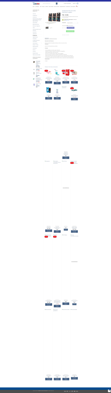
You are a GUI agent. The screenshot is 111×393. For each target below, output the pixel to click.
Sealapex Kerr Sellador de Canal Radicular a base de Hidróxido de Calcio (57, 302)
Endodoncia (35, 35)
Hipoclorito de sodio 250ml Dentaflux (66, 376)
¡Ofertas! (46, 6)
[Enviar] (56, 3)
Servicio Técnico (56, 6)
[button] (67, 3)
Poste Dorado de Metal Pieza (48, 376)
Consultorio (35, 48)
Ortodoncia (35, 17)
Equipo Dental (35, 53)
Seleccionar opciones (49, 231)
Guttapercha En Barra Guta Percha (48, 301)
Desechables (35, 22)
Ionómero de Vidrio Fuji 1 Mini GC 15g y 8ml (74, 78)
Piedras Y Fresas (35, 44)
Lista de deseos (72, 6)
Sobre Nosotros (62, 6)
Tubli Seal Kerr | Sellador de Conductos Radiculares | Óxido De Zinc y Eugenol (57, 79)
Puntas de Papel (74, 375)
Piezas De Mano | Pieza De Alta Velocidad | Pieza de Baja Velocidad (37, 19)
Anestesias (34, 38)
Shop (41, 6)
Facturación (68, 6)
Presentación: (64, 22)
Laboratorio (35, 33)
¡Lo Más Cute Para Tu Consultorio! (36, 41)
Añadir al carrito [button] (48, 82)
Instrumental (35, 43)
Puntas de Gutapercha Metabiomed (57, 376)
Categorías (37, 6)
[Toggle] (41, 43)
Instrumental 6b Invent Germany (37, 30)
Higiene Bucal (35, 37)
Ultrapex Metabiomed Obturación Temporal (74, 96)
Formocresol (49, 95)
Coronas (34, 51)
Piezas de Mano (35, 46)
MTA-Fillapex (66, 300)
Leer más (65, 229)
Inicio (34, 6)
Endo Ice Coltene (57, 95)
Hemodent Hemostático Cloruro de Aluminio (57, 228)
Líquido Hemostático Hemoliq (74, 301)
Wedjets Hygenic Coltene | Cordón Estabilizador (74, 228)
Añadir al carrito (70, 27)
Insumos (34, 13)
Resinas (34, 49)
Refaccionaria (51, 6)
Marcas (43, 6)
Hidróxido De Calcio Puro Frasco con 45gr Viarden (66, 78)
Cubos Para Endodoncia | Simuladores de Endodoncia (65, 153)
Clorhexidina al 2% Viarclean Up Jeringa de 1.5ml (49, 78)
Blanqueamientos (36, 24)
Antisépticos (35, 15)
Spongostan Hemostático (49, 227)
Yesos (34, 27)
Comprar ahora (70, 31)
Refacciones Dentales (36, 54)
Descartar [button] (70, 0)
